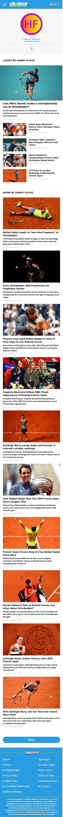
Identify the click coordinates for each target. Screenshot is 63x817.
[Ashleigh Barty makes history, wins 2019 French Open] (31, 648)
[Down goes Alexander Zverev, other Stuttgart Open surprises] (31, 129)
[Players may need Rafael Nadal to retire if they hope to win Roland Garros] (31, 329)
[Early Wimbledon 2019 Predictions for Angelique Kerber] (31, 276)
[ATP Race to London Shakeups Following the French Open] (31, 175)
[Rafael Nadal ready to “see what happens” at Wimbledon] (31, 222)
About (5, 759)
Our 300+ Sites (46, 764)
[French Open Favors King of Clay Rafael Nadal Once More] (31, 542)
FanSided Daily (11, 770)
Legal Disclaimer (47, 780)
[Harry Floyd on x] (31, 48)
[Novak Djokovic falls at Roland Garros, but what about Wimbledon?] (31, 595)
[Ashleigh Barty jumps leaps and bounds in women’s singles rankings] (31, 435)
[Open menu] (4, 4)
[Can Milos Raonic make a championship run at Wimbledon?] (31, 92)
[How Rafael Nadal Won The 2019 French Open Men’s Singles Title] (31, 489)
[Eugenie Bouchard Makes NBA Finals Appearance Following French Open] (31, 382)
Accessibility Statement (16, 786)
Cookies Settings (12, 791)
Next (31, 739)
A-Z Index (43, 786)
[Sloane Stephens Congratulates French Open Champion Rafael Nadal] (31, 160)
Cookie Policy (10, 780)
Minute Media (17, 799)
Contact (7, 764)
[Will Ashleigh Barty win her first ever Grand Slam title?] (31, 702)
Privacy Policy (10, 775)
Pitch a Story (45, 770)
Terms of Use (45, 775)
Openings (43, 759)
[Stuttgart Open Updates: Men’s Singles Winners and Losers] (31, 144)
